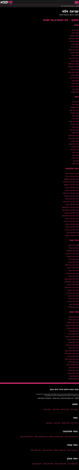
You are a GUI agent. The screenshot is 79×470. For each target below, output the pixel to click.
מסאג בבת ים (75, 47)
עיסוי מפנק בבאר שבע (72, 325)
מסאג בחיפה (75, 83)
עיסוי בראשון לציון (73, 138)
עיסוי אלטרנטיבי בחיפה (72, 227)
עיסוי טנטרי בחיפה (73, 299)
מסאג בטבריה (75, 86)
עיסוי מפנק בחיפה (73, 370)
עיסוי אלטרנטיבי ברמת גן (72, 213)
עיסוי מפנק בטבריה (73, 373)
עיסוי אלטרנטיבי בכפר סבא (71, 202)
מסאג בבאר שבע (74, 38)
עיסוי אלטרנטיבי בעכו (72, 232)
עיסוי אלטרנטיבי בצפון (72, 224)
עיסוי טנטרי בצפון (73, 296)
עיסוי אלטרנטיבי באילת (72, 176)
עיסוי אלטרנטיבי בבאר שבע (71, 182)
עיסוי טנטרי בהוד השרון (72, 265)
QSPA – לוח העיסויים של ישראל (61, 20)
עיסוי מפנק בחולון (73, 342)
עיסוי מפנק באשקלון (73, 322)
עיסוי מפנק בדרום (74, 317)
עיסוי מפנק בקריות (73, 379)
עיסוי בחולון (75, 127)
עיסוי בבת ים (75, 119)
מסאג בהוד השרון (73, 50)
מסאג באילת (75, 33)
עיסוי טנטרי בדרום (73, 245)
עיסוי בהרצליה (75, 124)
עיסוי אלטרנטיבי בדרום (72, 173)
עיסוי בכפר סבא (74, 130)
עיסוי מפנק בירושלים (73, 328)
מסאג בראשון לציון (73, 67)
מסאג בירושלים (74, 41)
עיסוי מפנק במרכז (73, 331)
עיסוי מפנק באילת (73, 320)
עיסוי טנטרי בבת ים (73, 262)
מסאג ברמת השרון (73, 72)
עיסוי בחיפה (75, 155)
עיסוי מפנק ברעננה (73, 362)
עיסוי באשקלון (75, 107)
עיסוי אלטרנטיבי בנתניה (72, 204)
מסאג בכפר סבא (74, 58)
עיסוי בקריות (75, 164)
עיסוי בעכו (76, 161)
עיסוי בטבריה (75, 158)
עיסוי (76, 97)
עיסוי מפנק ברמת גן (73, 356)
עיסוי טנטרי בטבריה (73, 301)
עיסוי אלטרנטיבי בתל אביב (71, 221)
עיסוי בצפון (75, 152)
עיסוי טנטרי (74, 240)
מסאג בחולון (75, 55)
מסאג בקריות (75, 92)
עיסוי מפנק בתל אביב (73, 365)
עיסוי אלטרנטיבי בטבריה (72, 230)
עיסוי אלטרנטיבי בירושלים (71, 185)
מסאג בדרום (75, 30)
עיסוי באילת (75, 104)
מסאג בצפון (75, 81)
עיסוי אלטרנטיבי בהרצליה (71, 196)
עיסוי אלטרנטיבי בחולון (72, 199)
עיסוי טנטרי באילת (73, 248)
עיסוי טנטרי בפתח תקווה (72, 279)
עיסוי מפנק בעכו (74, 376)
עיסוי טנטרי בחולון (73, 270)
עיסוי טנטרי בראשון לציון (72, 282)
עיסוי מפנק (74, 312)
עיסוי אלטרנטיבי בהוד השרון (71, 193)
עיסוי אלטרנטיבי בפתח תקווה (70, 207)
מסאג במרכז (75, 44)
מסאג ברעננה (75, 75)
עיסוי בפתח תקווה (73, 135)
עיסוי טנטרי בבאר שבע (72, 254)
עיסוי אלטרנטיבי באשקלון (71, 179)
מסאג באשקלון (74, 36)
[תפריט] (76, 2)
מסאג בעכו (75, 89)
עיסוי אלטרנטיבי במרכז (72, 187)
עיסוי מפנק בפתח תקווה (72, 351)
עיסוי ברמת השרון (74, 144)
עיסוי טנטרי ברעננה (73, 290)
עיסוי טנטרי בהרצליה (73, 268)
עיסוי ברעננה (75, 147)
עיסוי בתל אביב (74, 150)
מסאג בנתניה (75, 61)
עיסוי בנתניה (75, 133)
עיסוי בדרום (75, 102)
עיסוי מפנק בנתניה (73, 348)
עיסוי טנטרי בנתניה (73, 276)
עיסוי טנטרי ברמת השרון (72, 287)
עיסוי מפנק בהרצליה (73, 339)
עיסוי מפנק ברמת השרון (72, 359)
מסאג (76, 25)
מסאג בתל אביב (74, 78)
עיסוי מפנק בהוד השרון (72, 337)
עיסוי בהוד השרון (74, 121)
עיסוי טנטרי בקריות (73, 307)
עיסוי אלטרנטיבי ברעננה (72, 218)
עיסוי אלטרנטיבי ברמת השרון (70, 216)
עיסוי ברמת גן (75, 141)
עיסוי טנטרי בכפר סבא (72, 273)
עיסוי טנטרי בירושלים (73, 256)
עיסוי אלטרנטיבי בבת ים (72, 190)
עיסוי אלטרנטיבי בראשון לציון (70, 210)
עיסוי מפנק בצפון (74, 367)
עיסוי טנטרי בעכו (74, 304)
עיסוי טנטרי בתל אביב (72, 293)
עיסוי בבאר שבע (74, 110)
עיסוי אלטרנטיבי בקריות (72, 235)
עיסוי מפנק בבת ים (73, 334)
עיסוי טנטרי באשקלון (73, 251)
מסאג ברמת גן (74, 69)
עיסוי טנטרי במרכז (73, 259)
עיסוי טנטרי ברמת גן (73, 285)
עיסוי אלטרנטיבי (72, 169)
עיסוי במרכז (75, 116)
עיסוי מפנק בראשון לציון (72, 353)
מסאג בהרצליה (74, 52)
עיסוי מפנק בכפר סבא (72, 345)
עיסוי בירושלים (75, 113)
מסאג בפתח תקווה (73, 64)
